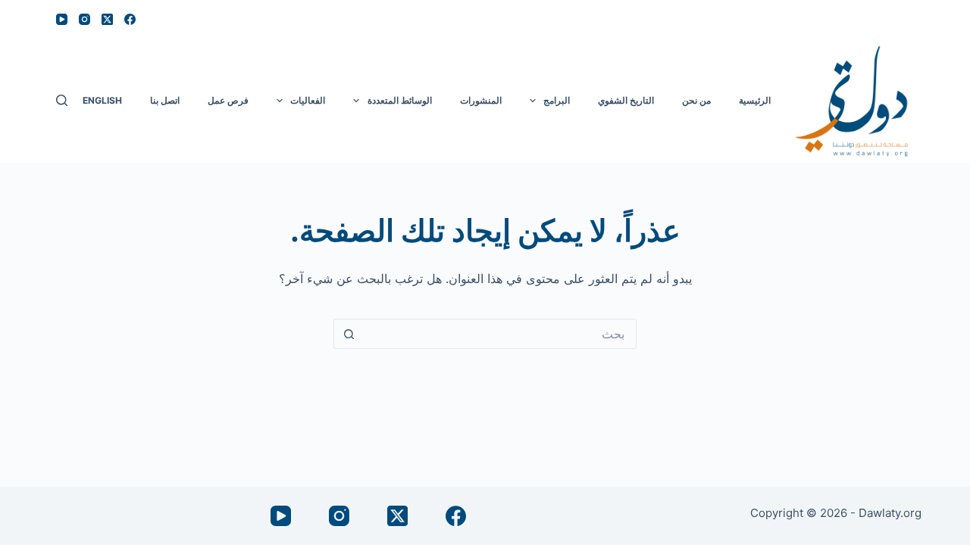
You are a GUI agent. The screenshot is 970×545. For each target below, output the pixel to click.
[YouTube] (61, 19)
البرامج (556, 100)
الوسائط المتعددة (400, 100)
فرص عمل (228, 100)
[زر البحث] (348, 334)
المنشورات (481, 100)
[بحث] (61, 100)
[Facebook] (130, 19)
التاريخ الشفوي (626, 100)
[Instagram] (84, 19)
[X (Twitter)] (107, 19)
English (102, 100)
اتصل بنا (165, 100)
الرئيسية (755, 100)
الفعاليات (307, 100)
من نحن (696, 100)
